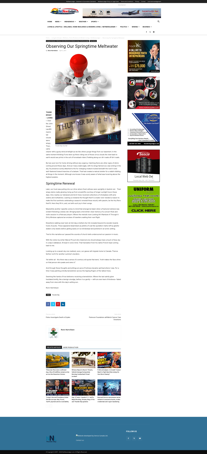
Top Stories (93, 41)
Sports (94, 22)
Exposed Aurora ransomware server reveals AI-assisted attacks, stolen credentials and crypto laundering (108, 399)
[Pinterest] (58, 304)
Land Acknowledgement (154, 1)
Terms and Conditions (127, 1)
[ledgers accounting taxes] (143, 129)
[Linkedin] (63, 304)
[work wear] (143, 93)
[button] (158, 22)
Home (49, 22)
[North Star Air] (122, 13)
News (57, 22)
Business (146, 27)
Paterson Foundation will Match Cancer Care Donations (105, 318)
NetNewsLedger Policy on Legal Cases (108, 1)
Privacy (137, 1)
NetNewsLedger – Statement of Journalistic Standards (81, 1)
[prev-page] (47, 406)
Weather (82, 22)
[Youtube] (153, 32)
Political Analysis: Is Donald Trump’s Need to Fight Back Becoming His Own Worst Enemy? (109, 372)
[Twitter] (150, 32)
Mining (135, 27)
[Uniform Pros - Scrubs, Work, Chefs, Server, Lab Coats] (143, 199)
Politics (123, 27)
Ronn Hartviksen (53, 50)
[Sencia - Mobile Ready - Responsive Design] (143, 166)
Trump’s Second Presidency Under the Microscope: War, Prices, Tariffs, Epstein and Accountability (57, 399)
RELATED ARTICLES (54, 347)
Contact (143, 1)
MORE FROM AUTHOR (70, 347)
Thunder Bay (55, 295)
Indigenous (69, 22)
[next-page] (50, 406)
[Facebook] (146, 32)
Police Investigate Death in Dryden (58, 317)
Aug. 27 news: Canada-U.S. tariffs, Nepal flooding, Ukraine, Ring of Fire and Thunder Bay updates (83, 399)
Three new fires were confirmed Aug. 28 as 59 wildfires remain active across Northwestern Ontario (57, 372)
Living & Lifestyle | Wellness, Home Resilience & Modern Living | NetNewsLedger (81, 27)
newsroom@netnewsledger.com (96, 440)
